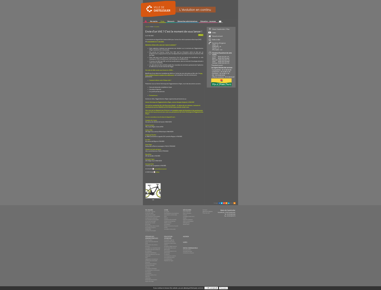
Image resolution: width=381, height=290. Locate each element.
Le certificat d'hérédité (151, 268)
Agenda (186, 236)
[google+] (224, 203)
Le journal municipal (150, 221)
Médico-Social (167, 222)
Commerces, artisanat (188, 253)
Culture (166, 218)
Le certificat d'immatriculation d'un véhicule (150, 275)
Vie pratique (167, 224)
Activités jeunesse (187, 251)
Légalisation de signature (151, 259)
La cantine (166, 254)
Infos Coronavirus (190, 248)
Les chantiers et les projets (152, 219)
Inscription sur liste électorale (152, 248)
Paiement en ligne (168, 260)
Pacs (146, 257)
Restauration (186, 224)
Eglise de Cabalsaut (188, 219)
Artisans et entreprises (169, 221)
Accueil (147, 26)
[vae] (153, 191)
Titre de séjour (148, 240)
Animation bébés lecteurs (170, 246)
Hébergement (186, 222)
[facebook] (219, 203)
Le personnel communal (151, 218)
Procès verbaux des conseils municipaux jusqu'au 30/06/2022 (152, 227)
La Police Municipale (150, 230)
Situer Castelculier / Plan (220, 29)
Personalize (223, 288)
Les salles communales (170, 229)
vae (153, 200)
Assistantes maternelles (170, 243)
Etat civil (147, 267)
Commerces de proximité (170, 219)
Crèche (166, 244)
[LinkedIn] (229, 203)
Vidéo (214, 33)
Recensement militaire (150, 264)
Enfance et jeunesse (169, 241)
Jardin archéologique (188, 221)
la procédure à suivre (160, 169)
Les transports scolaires (170, 256)
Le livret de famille (149, 265)
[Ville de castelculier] (146, 8)
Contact (205, 210)
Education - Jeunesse (168, 237)
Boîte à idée (216, 40)
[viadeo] (226, 203)
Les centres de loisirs (169, 257)
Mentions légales (208, 211)
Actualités (156, 26)
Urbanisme (148, 278)
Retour (201, 35)
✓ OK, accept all (211, 288)
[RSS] (234, 203)
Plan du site (206, 213)
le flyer (157, 172)
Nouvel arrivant (217, 36)
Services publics (187, 249)
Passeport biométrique (150, 252)
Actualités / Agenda (169, 240)
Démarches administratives (151, 237)
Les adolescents (168, 259)
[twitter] (222, 203)
